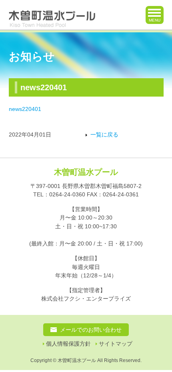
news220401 (25, 109)
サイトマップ (115, 344)
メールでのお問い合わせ (91, 329)
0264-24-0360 (67, 194)
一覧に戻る (104, 135)
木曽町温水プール (86, 172)
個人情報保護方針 (68, 344)
